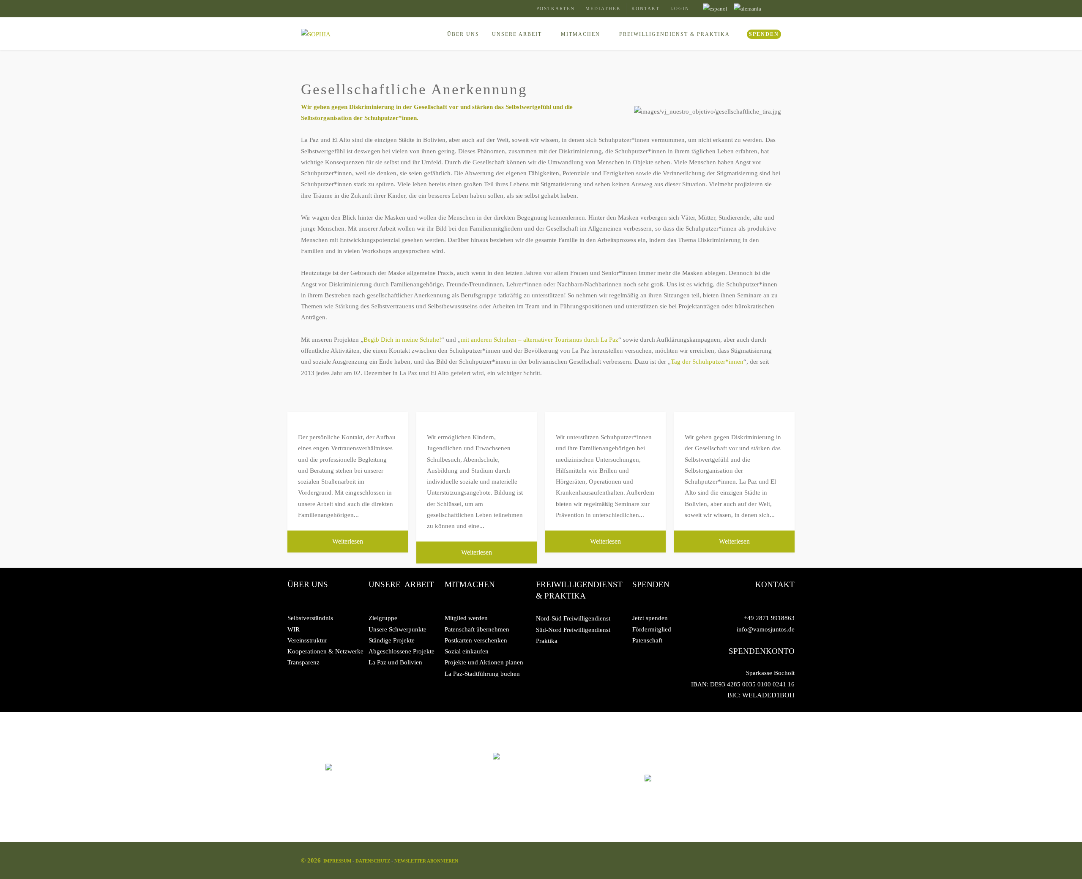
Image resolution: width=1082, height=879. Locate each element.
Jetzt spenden (650, 618)
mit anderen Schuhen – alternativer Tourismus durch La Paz (539, 339)
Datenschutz (373, 860)
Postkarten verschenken (476, 640)
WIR (293, 629)
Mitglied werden (466, 618)
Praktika (546, 640)
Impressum (337, 860)
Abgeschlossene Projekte (401, 651)
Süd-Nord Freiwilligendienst (573, 629)
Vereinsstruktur (307, 640)
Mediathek (603, 8)
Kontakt (645, 8)
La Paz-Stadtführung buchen (482, 673)
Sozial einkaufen (467, 651)
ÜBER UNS (463, 34)
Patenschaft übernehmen (477, 629)
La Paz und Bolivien (395, 662)
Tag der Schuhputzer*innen (707, 361)
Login (679, 8)
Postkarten (555, 8)
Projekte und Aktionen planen (484, 662)
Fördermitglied (651, 629)
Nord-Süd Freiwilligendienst (573, 618)
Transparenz (303, 662)
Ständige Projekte (392, 640)
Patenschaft (647, 640)
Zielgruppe (383, 618)
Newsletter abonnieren (426, 860)
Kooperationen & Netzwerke (325, 651)
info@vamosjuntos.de (766, 629)
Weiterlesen (347, 541)
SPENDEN (764, 34)
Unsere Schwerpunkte (397, 629)
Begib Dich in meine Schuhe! (402, 339)
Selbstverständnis (310, 618)
